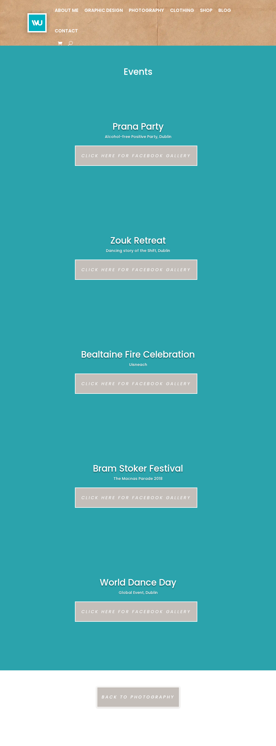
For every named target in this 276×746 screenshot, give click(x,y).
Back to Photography (138, 697)
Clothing (182, 10)
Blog (224, 10)
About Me (66, 10)
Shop (206, 10)
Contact (66, 31)
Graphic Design (103, 10)
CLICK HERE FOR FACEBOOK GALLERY (136, 156)
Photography (146, 10)
